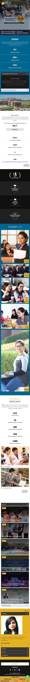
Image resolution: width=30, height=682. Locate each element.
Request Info (7, 679)
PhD (28, 681)
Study (26, 261)
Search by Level (9, 84)
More (26, 389)
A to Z (14, 84)
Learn (26, 275)
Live (27, 301)
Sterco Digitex (22, 674)
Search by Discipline (20, 84)
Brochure (16, 681)
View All (26, 611)
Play (27, 327)
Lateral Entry (15, 677)
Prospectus (22, 679)
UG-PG (23, 681)
